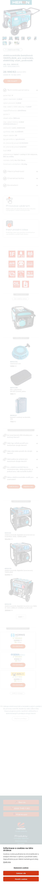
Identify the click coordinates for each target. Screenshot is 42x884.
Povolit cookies (21, 879)
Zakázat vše (21, 873)
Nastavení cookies (21, 868)
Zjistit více (7, 862)
